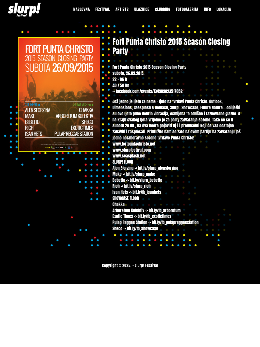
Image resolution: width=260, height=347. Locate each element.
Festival (102, 9)
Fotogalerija (187, 9)
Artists (122, 9)
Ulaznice (142, 9)
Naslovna (81, 9)
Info (207, 9)
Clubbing (162, 9)
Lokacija (224, 9)
